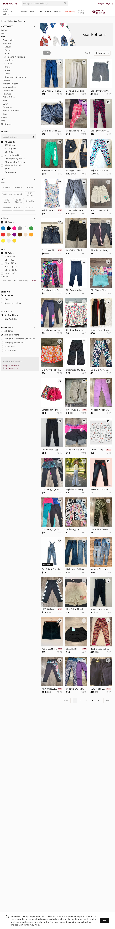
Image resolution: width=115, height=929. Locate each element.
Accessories (8, 40)
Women (23, 11)
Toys (5, 114)
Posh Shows (69, 11)
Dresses (6, 80)
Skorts (7, 73)
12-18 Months (7, 201)
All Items (8, 295)
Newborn (18, 187)
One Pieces (8, 90)
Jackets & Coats (10, 83)
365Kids (8, 152)
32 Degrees (10, 148)
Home (48, 11)
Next (108, 700)
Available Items (11, 335)
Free (6, 299)
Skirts (7, 70)
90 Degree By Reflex (14, 158)
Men (32, 11)
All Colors (9, 222)
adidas (8, 168)
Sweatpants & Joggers (15, 77)
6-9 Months (18, 194)
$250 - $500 (11, 270)
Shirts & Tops (9, 97)
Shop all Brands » (11, 365)
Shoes (6, 100)
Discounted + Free (13, 303)
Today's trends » (10, 368)
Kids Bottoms (19, 21)
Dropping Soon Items (14, 342)
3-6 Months (7, 194)
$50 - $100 (10, 263)
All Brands (9, 142)
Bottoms (7, 43)
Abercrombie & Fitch (14, 162)
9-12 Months (30, 194)
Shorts (7, 67)
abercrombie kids (13, 165)
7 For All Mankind (12, 155)
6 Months (7, 208)
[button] (28, 3)
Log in (101, 3)
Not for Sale (10, 350)
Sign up (109, 3)
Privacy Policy (33, 925)
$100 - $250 (11, 266)
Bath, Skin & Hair (11, 110)
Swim (5, 104)
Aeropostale (10, 172)
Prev (66, 700)
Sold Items (9, 346)
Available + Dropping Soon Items (19, 338)
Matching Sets (9, 87)
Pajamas (7, 94)
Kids (40, 11)
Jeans (7, 53)
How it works (81, 12)
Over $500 (10, 273)
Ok (104, 920)
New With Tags (11, 319)
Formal (7, 50)
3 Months (30, 201)
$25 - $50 (9, 260)
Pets (3, 120)
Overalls (8, 63)
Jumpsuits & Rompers (14, 57)
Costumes (7, 107)
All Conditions (11, 315)
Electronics (6, 124)
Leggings (8, 60)
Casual (7, 47)
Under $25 (10, 256)
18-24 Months (18, 201)
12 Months (30, 208)
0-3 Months (30, 187)
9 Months (18, 208)
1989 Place (10, 145)
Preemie (6, 187)
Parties (57, 11)
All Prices (9, 253)
